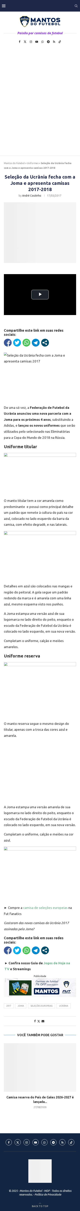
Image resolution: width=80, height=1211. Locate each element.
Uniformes (32, 163)
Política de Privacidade (48, 1194)
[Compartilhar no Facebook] (8, 343)
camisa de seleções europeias (45, 907)
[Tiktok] (59, 41)
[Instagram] (31, 41)
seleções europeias (41, 1006)
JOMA (21, 1006)
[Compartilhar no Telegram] (36, 343)
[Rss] (54, 41)
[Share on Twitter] (38, 1021)
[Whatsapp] (42, 41)
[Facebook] (19, 41)
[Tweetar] (17, 343)
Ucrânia (63, 1006)
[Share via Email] (43, 1021)
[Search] (76, 6)
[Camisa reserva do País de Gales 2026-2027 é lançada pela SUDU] (40, 1067)
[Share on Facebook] (35, 1021)
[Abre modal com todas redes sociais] (45, 343)
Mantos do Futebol (14, 163)
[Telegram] (48, 41)
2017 (8, 1006)
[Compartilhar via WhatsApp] (26, 343)
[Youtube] (36, 41)
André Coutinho (31, 195)
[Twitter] (25, 41)
